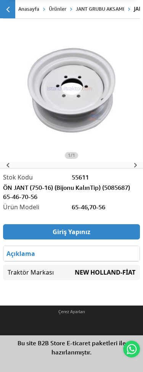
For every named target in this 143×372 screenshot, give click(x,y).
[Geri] (7, 9)
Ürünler (57, 8)
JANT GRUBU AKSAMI (100, 8)
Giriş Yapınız (71, 232)
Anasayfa (28, 8)
